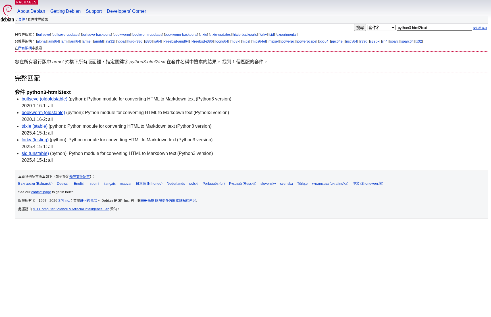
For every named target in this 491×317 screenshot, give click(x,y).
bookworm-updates (147, 35)
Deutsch (63, 184)
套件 (21, 20)
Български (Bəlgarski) (35, 184)
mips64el (259, 41)
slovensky (268, 184)
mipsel (274, 41)
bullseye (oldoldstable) (44, 98)
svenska (286, 184)
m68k (235, 41)
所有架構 (25, 48)
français (109, 184)
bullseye (43, 35)
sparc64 (407, 41)
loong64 (221, 41)
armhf (98, 41)
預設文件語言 (79, 177)
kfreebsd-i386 (202, 41)
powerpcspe (306, 41)
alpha (41, 41)
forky (263, 35)
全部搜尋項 (480, 28)
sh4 (385, 41)
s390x (374, 41)
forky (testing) (35, 139)
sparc (394, 41)
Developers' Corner (126, 11)
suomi (94, 184)
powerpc (288, 41)
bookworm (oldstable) (43, 112)
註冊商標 (147, 201)
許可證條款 (88, 201)
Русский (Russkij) (242, 184)
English (80, 184)
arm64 (75, 41)
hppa (121, 41)
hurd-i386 (134, 41)
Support (94, 11)
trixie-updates (220, 35)
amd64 (53, 41)
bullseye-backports (96, 35)
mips (245, 41)
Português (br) (214, 184)
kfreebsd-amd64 (176, 41)
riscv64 (351, 41)
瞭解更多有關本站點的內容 (175, 201)
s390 (363, 41)
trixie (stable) (34, 126)
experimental (286, 35)
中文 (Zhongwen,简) (368, 184)
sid (271, 35)
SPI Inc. (64, 201)
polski (193, 184)
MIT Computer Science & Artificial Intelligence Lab (71, 209)
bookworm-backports (181, 35)
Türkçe (302, 184)
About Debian (31, 11)
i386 (148, 41)
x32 (419, 41)
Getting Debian (65, 11)
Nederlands (176, 184)
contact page (41, 192)
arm (65, 41)
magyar (126, 184)
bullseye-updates (66, 35)
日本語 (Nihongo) (149, 184)
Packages (26, 2)
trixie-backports (245, 35)
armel (87, 41)
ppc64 (323, 41)
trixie (203, 35)
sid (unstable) (35, 153)
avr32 (109, 41)
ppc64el (337, 41)
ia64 (157, 41)
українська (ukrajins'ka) (330, 184)
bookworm (122, 35)
